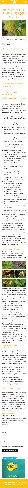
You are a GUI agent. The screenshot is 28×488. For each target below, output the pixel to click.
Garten (6, 6)
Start (3, 6)
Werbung (14, 484)
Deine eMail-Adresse (6, 437)
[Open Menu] (3, 2)
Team (20, 482)
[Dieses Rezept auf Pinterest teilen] (14, 49)
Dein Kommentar (5, 422)
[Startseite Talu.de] (14, 2)
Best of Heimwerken (12, 482)
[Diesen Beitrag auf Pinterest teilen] (7, 48)
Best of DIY (4, 482)
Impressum (20, 484)
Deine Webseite (5, 441)
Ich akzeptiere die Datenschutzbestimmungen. (13, 446)
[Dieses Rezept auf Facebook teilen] (11, 49)
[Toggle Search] (25, 2)
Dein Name (4, 432)
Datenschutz (8, 484)
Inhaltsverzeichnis (14, 83)
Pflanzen (11, 6)
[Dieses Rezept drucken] (22, 49)
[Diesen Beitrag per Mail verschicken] (18, 48)
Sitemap (24, 482)
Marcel (8, 44)
